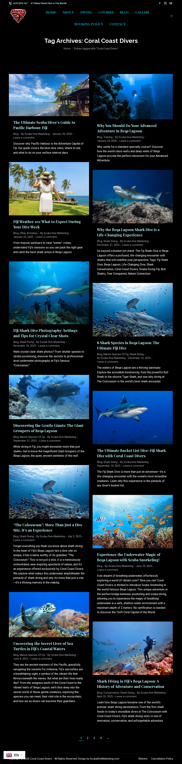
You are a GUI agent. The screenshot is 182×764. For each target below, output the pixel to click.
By (35, 134)
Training (108, 137)
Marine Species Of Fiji (116, 354)
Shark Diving (110, 241)
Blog (15, 134)
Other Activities (29, 233)
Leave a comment (23, 137)
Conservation (111, 692)
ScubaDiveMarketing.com (104, 758)
